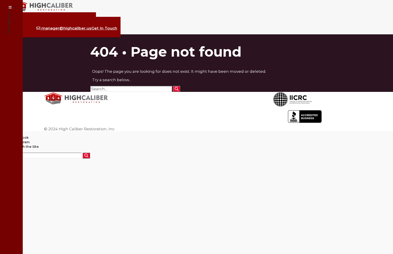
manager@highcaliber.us (78, 28)
